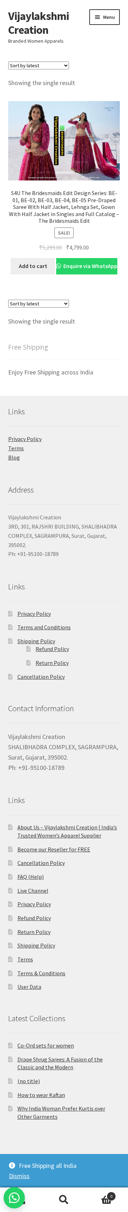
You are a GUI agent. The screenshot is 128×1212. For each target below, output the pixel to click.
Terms (16, 448)
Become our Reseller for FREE (53, 849)
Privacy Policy (25, 438)
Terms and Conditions (44, 627)
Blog (14, 457)
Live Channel (32, 890)
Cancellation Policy (41, 676)
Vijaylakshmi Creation (38, 23)
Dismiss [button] (19, 1176)
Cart (98, 1194)
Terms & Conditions (41, 973)
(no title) (28, 1081)
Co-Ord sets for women (45, 1045)
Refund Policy (52, 648)
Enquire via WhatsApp (89, 265)
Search (64, 1200)
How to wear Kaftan (41, 1094)
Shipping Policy (36, 641)
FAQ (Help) (30, 876)
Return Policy (52, 662)
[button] (14, 1197)
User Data (29, 986)
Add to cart (33, 265)
